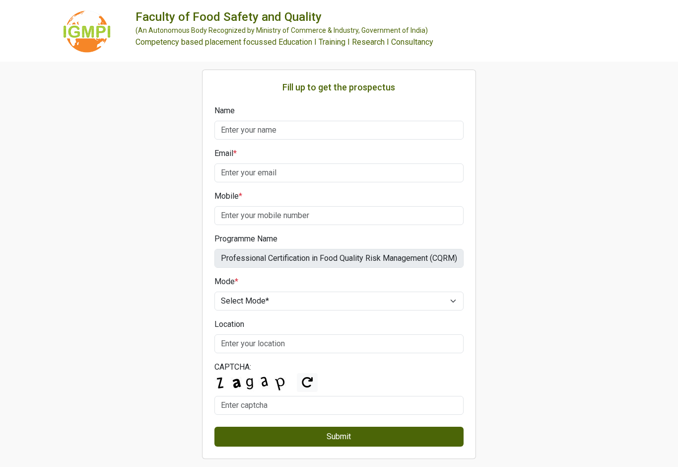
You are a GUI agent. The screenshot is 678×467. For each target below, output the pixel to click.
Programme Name (245, 238)
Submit (339, 436)
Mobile (228, 196)
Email (225, 153)
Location (229, 324)
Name (224, 110)
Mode (226, 281)
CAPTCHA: (232, 367)
